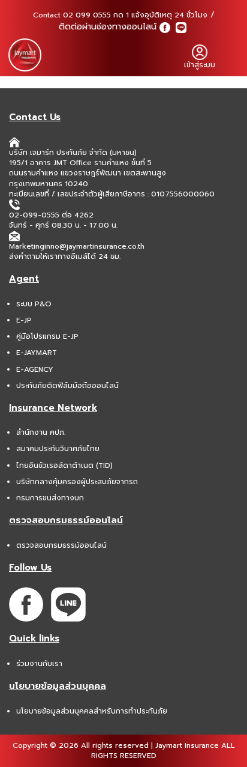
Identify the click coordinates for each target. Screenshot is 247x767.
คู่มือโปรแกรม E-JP (47, 336)
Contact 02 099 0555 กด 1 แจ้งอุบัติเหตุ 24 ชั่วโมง (120, 15)
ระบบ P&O (34, 304)
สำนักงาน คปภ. (40, 432)
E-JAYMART (36, 352)
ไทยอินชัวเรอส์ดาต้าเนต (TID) (64, 465)
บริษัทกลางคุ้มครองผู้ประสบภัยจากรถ (77, 481)
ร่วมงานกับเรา (39, 663)
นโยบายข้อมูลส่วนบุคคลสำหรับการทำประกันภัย (91, 711)
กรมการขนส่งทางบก (50, 498)
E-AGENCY (34, 369)
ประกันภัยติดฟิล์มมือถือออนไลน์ (67, 385)
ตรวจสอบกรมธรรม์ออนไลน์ (61, 545)
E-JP (24, 320)
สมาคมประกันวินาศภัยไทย (58, 448)
